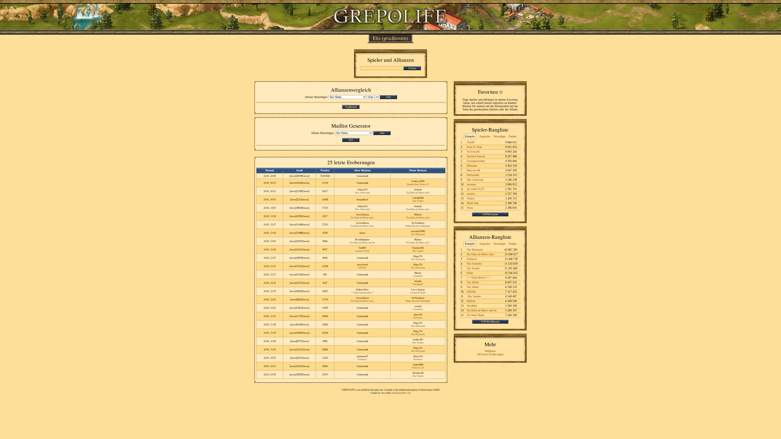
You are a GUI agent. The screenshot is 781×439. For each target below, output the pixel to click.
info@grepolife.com (401, 392)
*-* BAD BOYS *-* (478, 277)
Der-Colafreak (475, 179)
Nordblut (472, 305)
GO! (351, 140)
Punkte (513, 136)
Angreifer (484, 136)
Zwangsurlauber (476, 161)
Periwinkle (473, 175)
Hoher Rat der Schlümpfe (418, 226)
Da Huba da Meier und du (362, 242)
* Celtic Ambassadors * (362, 292)
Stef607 (362, 248)
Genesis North (362, 251)
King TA (417, 256)
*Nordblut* (417, 284)
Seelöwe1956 (417, 181)
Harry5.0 (418, 356)
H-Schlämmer (362, 239)
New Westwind (362, 192)
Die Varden (417, 201)
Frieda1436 (418, 248)
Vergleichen (351, 106)
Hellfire (471, 301)
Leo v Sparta (418, 289)
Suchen (412, 68)
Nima (470, 207)
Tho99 (470, 142)
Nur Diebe (473, 282)
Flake (470, 273)
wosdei (417, 306)
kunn (362, 232)
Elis (377, 38)
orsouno (471, 184)
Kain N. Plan (474, 147)
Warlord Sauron (476, 156)
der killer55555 (475, 189)
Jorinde (418, 189)
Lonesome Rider (418, 292)
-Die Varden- (418, 342)
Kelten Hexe (362, 289)
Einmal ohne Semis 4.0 (418, 184)
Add (388, 97)
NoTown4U (473, 151)
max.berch (362, 264)
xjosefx (471, 193)
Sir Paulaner (417, 223)
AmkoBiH (418, 364)
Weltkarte (490, 351)
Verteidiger (499, 136)
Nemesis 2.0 (418, 367)
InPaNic (362, 267)
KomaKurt (362, 199)
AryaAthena (362, 214)
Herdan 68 (417, 373)
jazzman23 (362, 356)
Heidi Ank (473, 203)
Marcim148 (473, 170)
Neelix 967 (418, 339)
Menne (417, 273)
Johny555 (362, 189)
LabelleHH (417, 198)
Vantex (470, 198)
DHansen (472, 165)
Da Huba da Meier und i (418, 192)
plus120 (418, 314)
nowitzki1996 (418, 231)
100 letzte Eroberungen (490, 354)
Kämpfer (470, 136)
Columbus (418, 276)
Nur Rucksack (418, 234)
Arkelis (418, 281)
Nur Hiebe (473, 287)
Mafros (418, 214)
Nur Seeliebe (474, 263)
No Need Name (475, 315)
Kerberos (417, 317)
